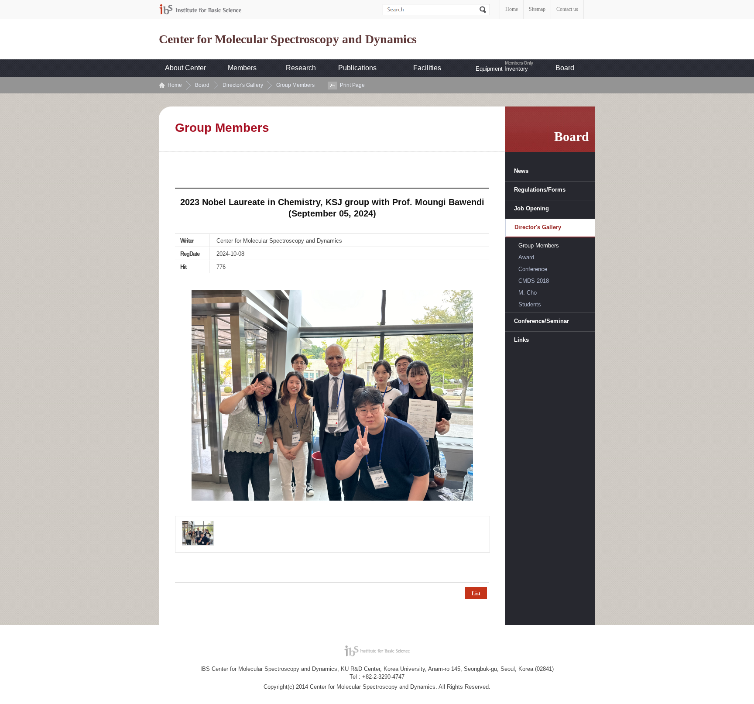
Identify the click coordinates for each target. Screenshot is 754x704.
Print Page (352, 85)
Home (511, 9)
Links (521, 340)
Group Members (295, 85)
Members (242, 68)
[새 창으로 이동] (200, 9)
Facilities (427, 68)
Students (529, 304)
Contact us (567, 9)
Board (564, 68)
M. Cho (527, 292)
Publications (357, 68)
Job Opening (531, 208)
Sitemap (537, 9)
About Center (185, 68)
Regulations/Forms (540, 189)
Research (301, 68)
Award (526, 257)
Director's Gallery (243, 85)
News (521, 171)
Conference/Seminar (541, 321)
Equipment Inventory (502, 68)
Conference (532, 269)
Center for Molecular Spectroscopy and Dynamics (288, 39)
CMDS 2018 (533, 281)
